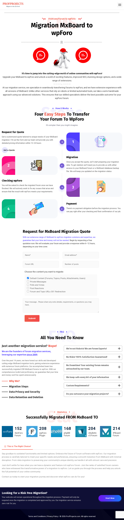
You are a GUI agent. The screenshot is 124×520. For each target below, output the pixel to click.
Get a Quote (9, 150)
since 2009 (32, 354)
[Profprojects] (13, 5)
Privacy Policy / (53, 516)
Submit (32, 318)
